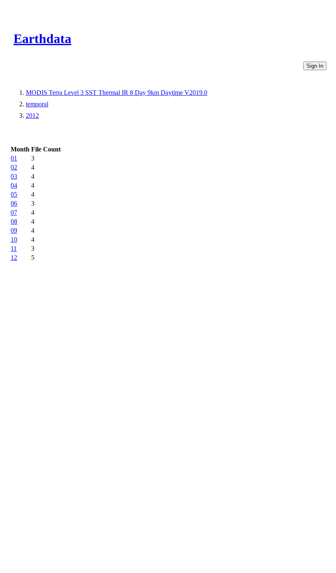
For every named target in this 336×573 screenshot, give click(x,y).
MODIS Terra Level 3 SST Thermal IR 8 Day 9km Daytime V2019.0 (116, 92)
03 (14, 176)
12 (14, 257)
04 (14, 185)
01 (14, 158)
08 (14, 221)
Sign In (314, 66)
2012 (32, 115)
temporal (37, 104)
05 (14, 194)
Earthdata (42, 38)
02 (14, 167)
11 (14, 248)
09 (14, 230)
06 (14, 203)
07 (14, 212)
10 (14, 239)
